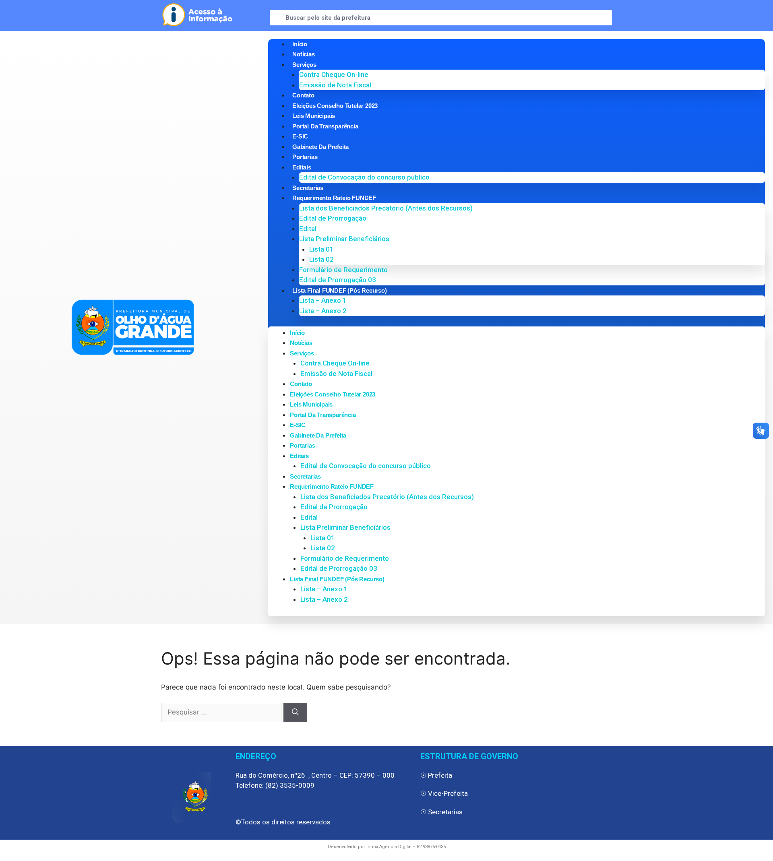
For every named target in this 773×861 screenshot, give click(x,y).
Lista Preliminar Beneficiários (344, 239)
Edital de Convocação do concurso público (364, 177)
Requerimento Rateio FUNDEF (334, 197)
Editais (301, 167)
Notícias (303, 54)
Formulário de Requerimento (343, 270)
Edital (307, 229)
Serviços (304, 64)
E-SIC (300, 136)
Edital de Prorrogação (332, 218)
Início (299, 44)
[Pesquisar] (295, 712)
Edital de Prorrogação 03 (337, 280)
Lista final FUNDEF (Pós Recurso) (339, 290)
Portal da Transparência (325, 126)
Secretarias (307, 187)
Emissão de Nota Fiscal (335, 85)
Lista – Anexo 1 (323, 300)
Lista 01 (321, 249)
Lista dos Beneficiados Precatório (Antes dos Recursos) (386, 208)
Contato (303, 95)
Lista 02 (321, 259)
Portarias (304, 156)
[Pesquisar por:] (222, 712)
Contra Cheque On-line (333, 74)
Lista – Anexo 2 (323, 311)
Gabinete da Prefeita (320, 146)
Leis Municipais (313, 115)
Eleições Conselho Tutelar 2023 (335, 105)
